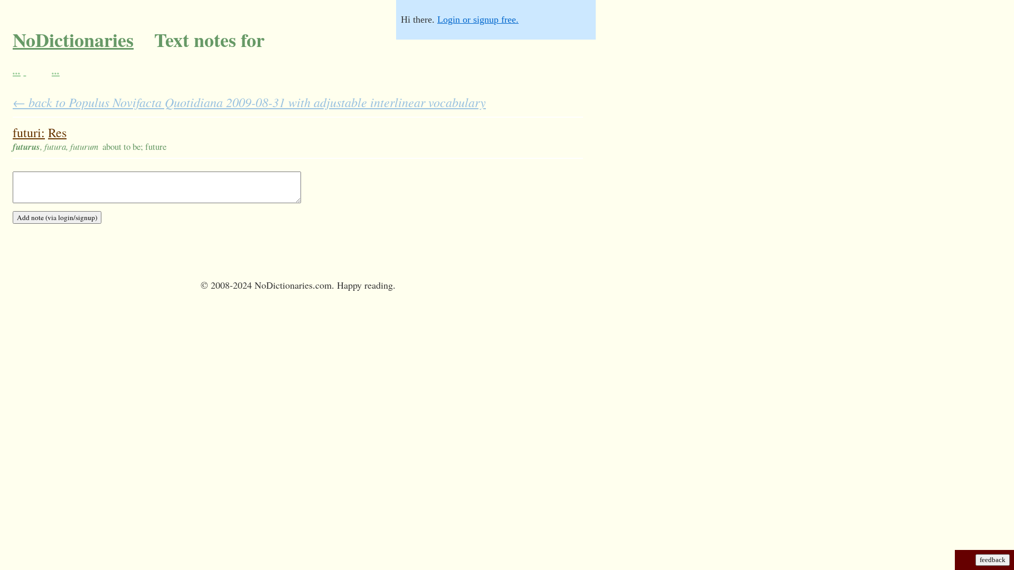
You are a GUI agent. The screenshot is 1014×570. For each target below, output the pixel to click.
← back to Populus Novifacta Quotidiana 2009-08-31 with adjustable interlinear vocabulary (249, 101)
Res (57, 132)
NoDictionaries (73, 39)
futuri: (29, 132)
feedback (993, 560)
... (17, 70)
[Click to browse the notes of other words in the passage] (26, 70)
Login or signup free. (478, 19)
